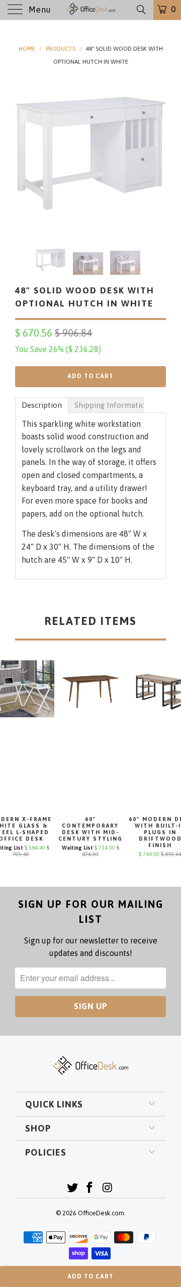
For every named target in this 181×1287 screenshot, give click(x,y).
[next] (156, 153)
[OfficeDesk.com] (90, 10)
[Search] (140, 9)
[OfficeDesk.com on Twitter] (72, 1188)
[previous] (25, 153)
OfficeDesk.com (101, 1213)
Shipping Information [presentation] (109, 405)
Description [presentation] (42, 405)
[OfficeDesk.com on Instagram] (107, 1188)
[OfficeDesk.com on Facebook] (90, 1188)
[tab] (41, 405)
